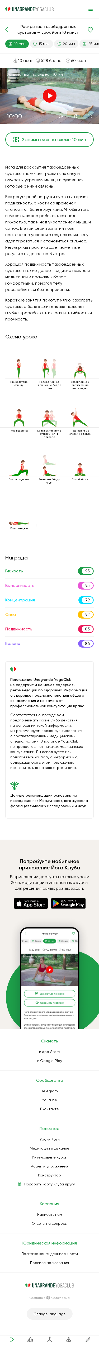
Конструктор (49, 1175)
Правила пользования (49, 1263)
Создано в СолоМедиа (49, 1298)
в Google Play (49, 1061)
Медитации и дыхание (49, 1148)
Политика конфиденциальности (49, 1254)
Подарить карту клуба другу (49, 1184)
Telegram (49, 1091)
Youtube (49, 1100)
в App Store (49, 1052)
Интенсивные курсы (49, 1157)
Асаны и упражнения (49, 1166)
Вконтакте (49, 1109)
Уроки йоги (50, 1139)
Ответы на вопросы (49, 1223)
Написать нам (49, 1214)
